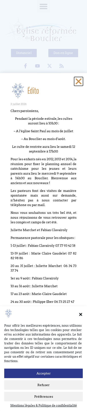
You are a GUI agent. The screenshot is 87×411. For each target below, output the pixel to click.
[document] (43, 205)
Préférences (43, 397)
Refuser (43, 385)
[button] (81, 314)
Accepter (44, 373)
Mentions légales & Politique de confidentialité (43, 405)
